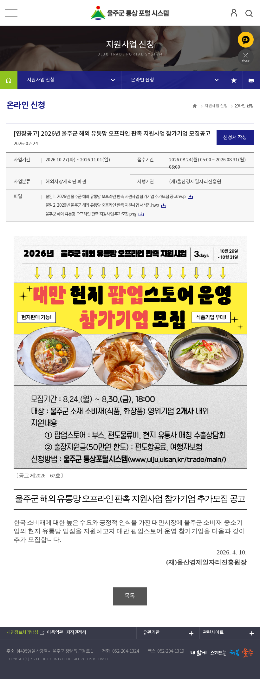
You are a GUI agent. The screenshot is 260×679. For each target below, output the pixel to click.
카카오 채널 (246, 40)
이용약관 (55, 632)
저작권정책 (76, 632)
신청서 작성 (235, 137)
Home (8, 80)
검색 (249, 13)
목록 (130, 596)
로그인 (233, 12)
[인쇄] (251, 80)
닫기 (246, 57)
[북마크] (234, 80)
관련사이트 (213, 632)
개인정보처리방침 (22, 632)
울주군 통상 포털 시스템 (130, 13)
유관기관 (151, 632)
